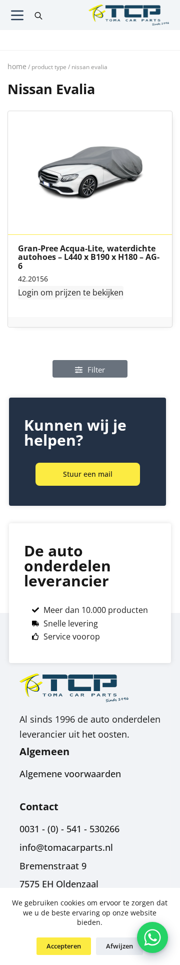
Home (17, 66)
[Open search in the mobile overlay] (39, 15)
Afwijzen (119, 945)
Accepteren (63, 945)
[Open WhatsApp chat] (152, 937)
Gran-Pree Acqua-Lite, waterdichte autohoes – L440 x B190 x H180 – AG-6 (89, 257)
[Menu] (17, 15)
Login (28, 292)
